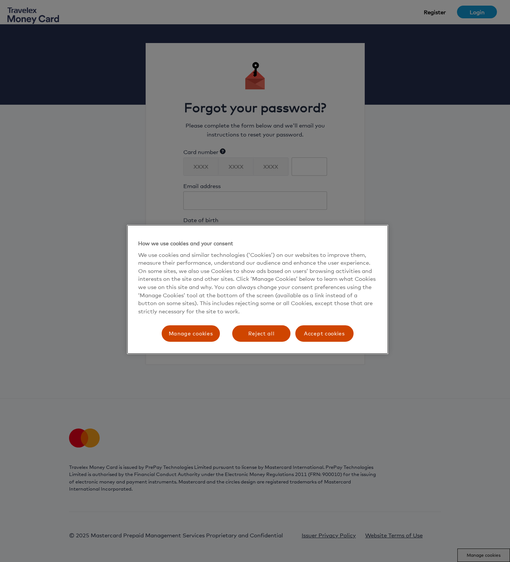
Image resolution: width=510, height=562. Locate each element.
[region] (257, 289)
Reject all (261, 333)
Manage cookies (191, 333)
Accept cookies (324, 333)
